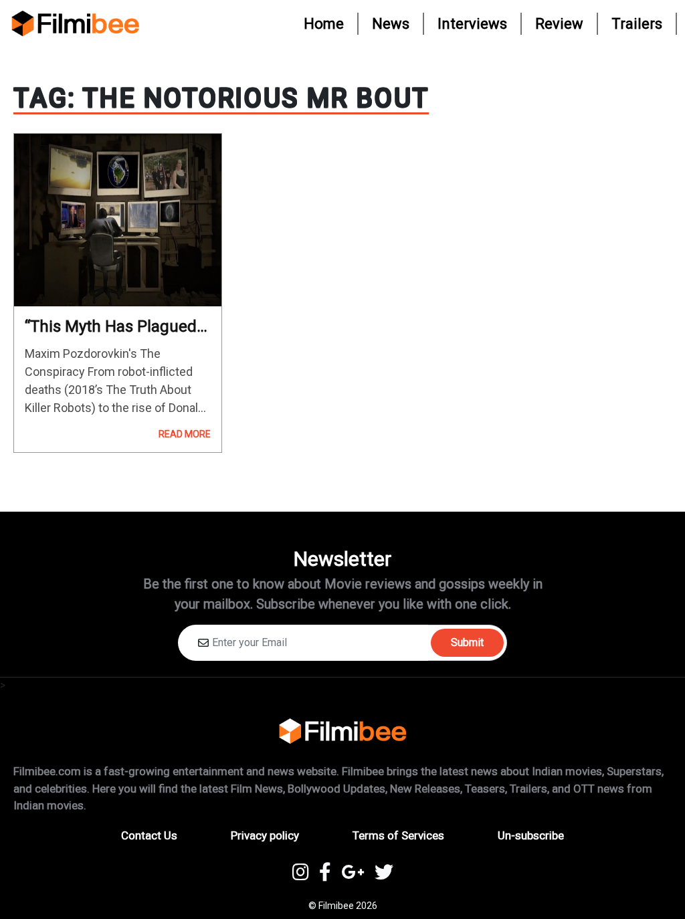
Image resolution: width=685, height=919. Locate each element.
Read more (185, 434)
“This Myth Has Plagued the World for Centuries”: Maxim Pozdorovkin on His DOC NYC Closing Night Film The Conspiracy (117, 326)
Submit (467, 642)
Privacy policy (265, 835)
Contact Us (149, 835)
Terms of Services (398, 835)
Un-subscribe (531, 835)
